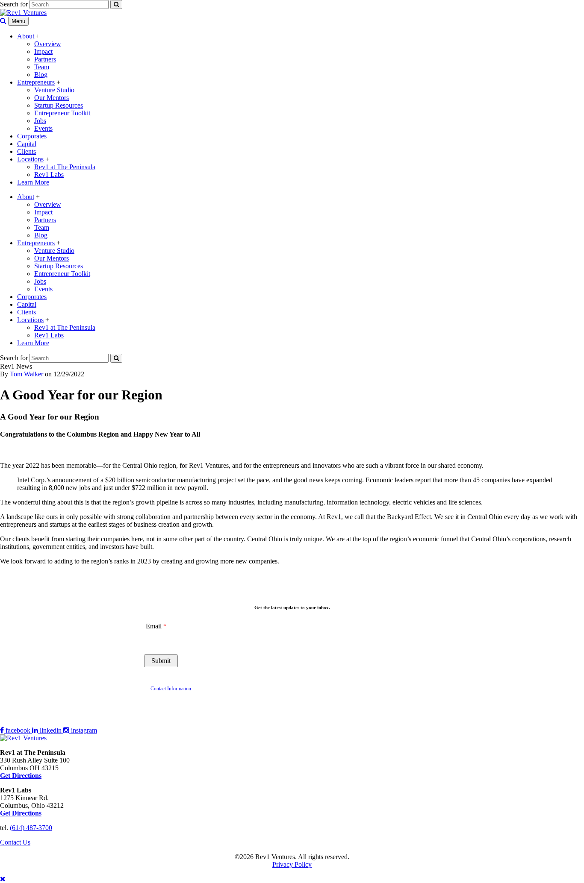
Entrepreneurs (36, 82)
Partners (45, 59)
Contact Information (170, 689)
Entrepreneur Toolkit (62, 113)
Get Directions (20, 813)
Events (43, 128)
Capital (26, 143)
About (25, 36)
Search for (14, 4)
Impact (43, 51)
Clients (26, 151)
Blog (40, 74)
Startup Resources (58, 105)
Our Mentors (51, 97)
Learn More (33, 182)
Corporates (32, 136)
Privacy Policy (292, 864)
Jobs (40, 120)
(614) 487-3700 (31, 827)
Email (154, 626)
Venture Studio (54, 90)
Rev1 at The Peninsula (64, 166)
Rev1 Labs (49, 174)
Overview (47, 43)
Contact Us (15, 842)
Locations (30, 159)
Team (41, 66)
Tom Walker (26, 374)
